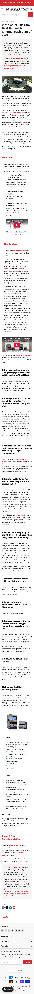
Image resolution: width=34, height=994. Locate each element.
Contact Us (20, 988)
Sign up (27, 962)
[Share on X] (6, 907)
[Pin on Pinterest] (14, 907)
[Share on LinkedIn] (10, 907)
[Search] (30, 14)
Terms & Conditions (22, 986)
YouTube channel (16, 113)
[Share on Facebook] (3, 907)
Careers (13, 986)
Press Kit (5, 986)
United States (16, 971)
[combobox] (14, 14)
